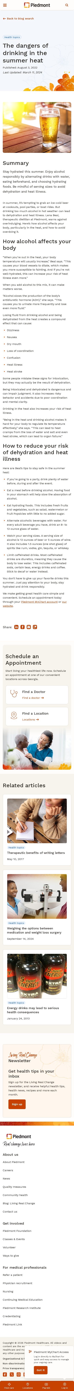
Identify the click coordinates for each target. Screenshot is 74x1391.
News (6, 1178)
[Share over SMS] (35, 627)
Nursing (8, 1291)
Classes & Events (14, 1239)
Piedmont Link (12, 1324)
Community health (15, 1195)
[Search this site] (66, 5)
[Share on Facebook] (22, 627)
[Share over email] (29, 627)
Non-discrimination (14, 1363)
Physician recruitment (17, 1283)
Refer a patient (12, 1275)
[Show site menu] (5, 5)
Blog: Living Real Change (19, 1203)
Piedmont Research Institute (22, 1308)
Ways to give (11, 1255)
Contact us (10, 1211)
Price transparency (14, 1368)
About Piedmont (13, 1162)
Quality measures (14, 1186)
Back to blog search (20, 18)
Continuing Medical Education (23, 1299)
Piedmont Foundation (17, 1230)
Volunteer (9, 1247)
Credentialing (11, 1316)
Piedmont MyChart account (39, 601)
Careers (8, 1170)
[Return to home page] (37, 5)
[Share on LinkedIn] (16, 627)
